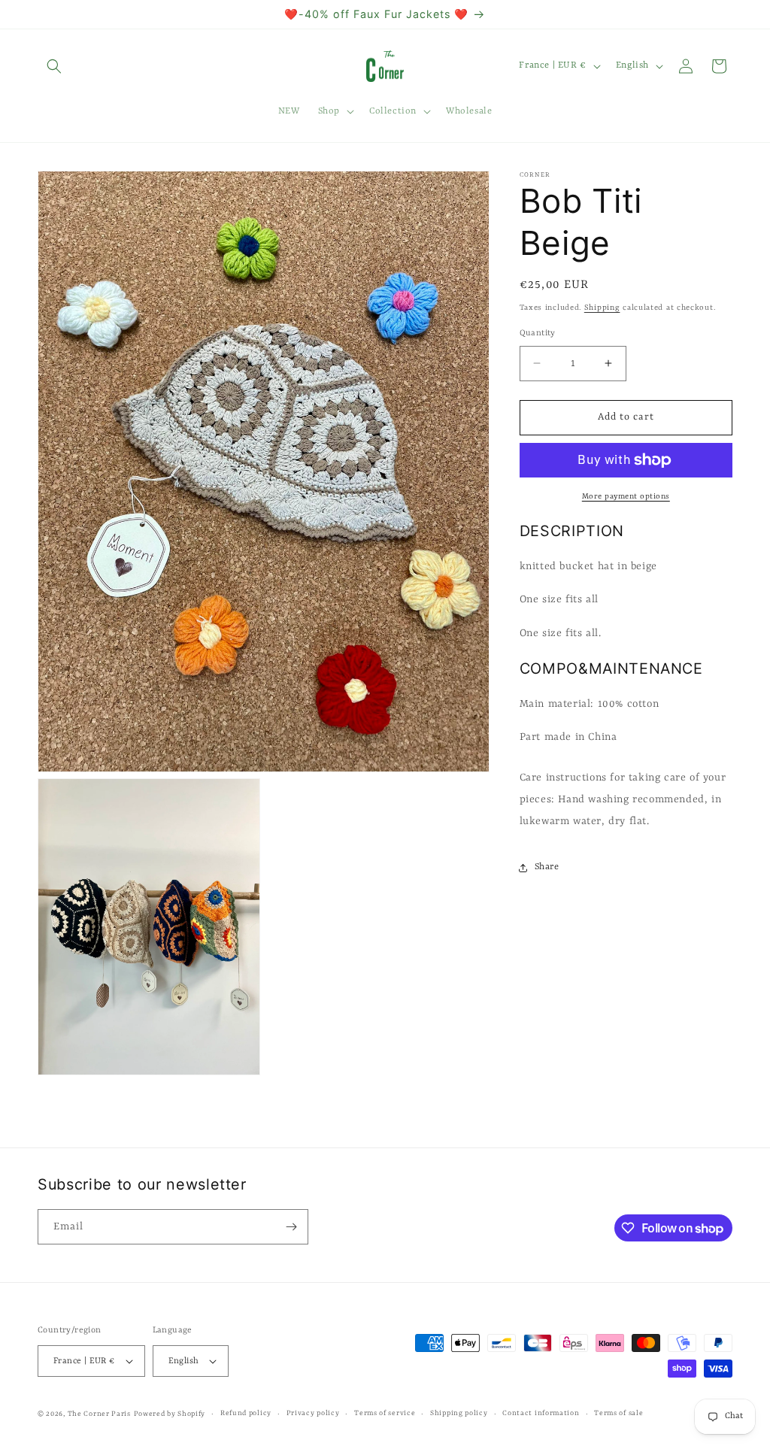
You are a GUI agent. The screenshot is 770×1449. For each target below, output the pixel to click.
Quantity (538, 333)
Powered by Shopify (170, 1414)
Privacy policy (313, 1413)
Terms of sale (618, 1413)
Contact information (540, 1413)
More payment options (626, 496)
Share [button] (547, 867)
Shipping (602, 307)
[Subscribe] (291, 1226)
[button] (54, 66)
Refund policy (245, 1413)
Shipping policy (459, 1413)
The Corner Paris (99, 1414)
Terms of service (384, 1413)
